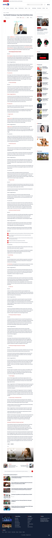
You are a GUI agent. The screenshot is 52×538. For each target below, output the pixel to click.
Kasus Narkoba (30, 519)
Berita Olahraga (17, 525)
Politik (29, 522)
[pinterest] (5, 32)
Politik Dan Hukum (21, 8)
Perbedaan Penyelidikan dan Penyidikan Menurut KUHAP (17, 240)
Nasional (7, 8)
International (12, 8)
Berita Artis (16, 518)
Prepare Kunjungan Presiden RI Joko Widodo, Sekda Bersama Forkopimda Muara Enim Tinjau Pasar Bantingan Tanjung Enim (45, 110)
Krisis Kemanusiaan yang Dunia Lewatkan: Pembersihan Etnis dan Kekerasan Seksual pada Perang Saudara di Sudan (21, 238)
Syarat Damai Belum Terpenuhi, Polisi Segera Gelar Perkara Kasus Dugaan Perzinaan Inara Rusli (45, 83)
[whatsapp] (5, 30)
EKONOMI (7, 12)
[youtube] (49, 531)
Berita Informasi (17, 522)
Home (4, 8)
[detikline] (6, 5)
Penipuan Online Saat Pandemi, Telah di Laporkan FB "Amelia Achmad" (45, 99)
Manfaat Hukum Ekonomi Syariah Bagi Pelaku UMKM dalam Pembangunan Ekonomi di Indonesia (22, 507)
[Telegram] (5, 28)
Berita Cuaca (16, 519)
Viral (28, 525)
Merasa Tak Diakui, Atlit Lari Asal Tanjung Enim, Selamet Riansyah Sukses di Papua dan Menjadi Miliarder (45, 94)
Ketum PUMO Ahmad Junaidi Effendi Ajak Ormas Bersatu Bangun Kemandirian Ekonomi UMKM (20, 236)
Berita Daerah (39, 8)
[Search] (41, 4)
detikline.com (12, 36)
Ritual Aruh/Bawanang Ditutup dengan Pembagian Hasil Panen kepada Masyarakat (42, 29)
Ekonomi (26, 8)
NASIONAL (29, 521)
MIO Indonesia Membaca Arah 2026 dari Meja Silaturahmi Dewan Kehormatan (45, 89)
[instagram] (46, 531)
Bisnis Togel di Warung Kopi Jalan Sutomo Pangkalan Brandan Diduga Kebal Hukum (45, 67)
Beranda (4, 12)
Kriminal (43, 8)
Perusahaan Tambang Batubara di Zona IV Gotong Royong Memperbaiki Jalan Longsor (45, 115)
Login (47, 8)
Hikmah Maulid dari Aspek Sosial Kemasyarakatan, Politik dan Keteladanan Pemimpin (21, 233)
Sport (29, 8)
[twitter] (45, 531)
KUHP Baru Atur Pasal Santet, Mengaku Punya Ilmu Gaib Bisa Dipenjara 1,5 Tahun (45, 73)
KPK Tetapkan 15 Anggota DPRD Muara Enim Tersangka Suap (45, 78)
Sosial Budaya (34, 8)
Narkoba (16, 8)
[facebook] (5, 23)
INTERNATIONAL (30, 518)
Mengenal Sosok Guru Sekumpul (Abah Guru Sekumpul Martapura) (18, 242)
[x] (5, 25)
